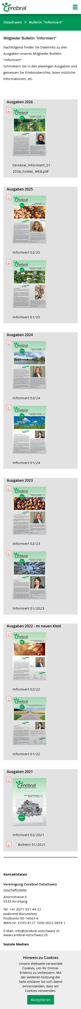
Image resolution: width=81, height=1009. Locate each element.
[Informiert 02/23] (32, 512)
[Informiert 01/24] (32, 431)
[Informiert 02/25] (32, 221)
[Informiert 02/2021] (32, 803)
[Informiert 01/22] (32, 722)
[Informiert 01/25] (32, 286)
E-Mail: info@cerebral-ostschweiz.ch (31, 931)
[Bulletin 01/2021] (15, 844)
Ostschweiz (12, 22)
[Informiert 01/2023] (32, 577)
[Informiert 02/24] (32, 366)
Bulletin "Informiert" (46, 22)
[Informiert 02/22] (32, 658)
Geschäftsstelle (15, 890)
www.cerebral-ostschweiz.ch (25, 935)
